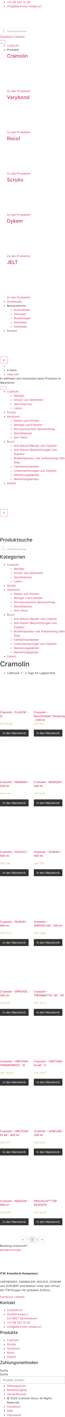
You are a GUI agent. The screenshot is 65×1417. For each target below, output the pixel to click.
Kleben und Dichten (26, 420)
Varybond (18, 97)
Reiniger (19, 395)
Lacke (18, 408)
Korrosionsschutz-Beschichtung (34, 429)
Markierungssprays (26, 479)
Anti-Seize (20, 437)
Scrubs (15, 180)
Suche (4, 1370)
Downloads (14, 301)
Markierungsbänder (26, 475)
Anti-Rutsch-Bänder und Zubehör (35, 445)
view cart (13, 374)
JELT (12, 262)
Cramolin (13, 45)
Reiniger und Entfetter (28, 425)
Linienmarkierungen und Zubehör (35, 470)
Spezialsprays (23, 404)
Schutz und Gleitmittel (28, 400)
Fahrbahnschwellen (26, 466)
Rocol (13, 138)
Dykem (15, 221)
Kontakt (12, 330)
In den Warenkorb (14, 733)
